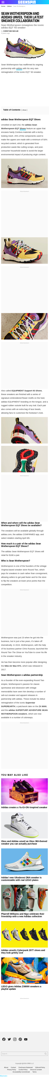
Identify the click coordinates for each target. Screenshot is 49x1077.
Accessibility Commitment (21, 1072)
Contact (13, 1067)
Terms (34, 1072)
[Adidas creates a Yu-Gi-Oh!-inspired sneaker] (24, 791)
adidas (19, 68)
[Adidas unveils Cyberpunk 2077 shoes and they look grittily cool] (24, 934)
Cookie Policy (23, 1069)
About (6, 1067)
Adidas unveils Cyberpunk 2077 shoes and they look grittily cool (23, 951)
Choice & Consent (36, 1069)
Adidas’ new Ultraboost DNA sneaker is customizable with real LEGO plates (21, 878)
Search (45, 1054)
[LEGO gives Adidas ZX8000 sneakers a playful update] (24, 970)
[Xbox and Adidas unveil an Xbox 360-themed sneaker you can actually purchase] (24, 825)
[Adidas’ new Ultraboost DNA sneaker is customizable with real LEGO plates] (24, 861)
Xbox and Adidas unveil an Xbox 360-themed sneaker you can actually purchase (24, 842)
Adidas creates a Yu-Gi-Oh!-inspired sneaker (24, 807)
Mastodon (3, 1076)
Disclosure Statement (26, 1067)
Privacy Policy (11, 1069)
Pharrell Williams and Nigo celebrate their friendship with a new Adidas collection (22, 915)
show (24, 110)
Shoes (23, 128)
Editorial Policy (40, 1067)
